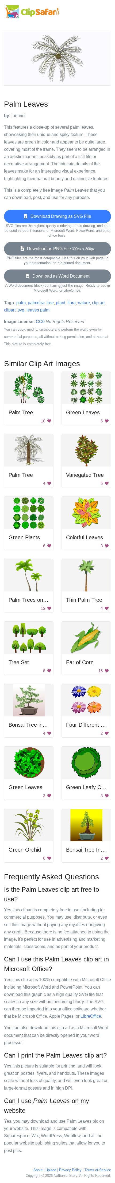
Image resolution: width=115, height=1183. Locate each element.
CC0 (40, 321)
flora (71, 302)
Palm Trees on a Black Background (50, 600)
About (38, 1170)
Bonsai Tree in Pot (30, 725)
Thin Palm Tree (84, 600)
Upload (50, 1170)
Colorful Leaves (84, 537)
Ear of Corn (80, 662)
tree (50, 302)
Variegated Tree (85, 475)
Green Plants (24, 537)
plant (60, 302)
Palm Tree (21, 412)
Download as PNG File (59, 248)
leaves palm (37, 310)
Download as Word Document (59, 276)
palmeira (36, 302)
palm (21, 302)
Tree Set (19, 662)
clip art (98, 302)
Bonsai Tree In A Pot (90, 850)
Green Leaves (83, 412)
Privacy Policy (70, 1170)
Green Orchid (25, 850)
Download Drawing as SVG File (59, 216)
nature (84, 302)
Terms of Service (98, 1170)
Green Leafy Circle (88, 787)
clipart (10, 310)
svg (21, 310)
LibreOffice (90, 1016)
